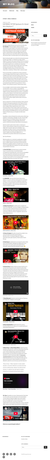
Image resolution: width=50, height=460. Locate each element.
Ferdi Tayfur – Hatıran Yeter (8, 175)
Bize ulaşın (23, 10)
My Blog (9, 4)
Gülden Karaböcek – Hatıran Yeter (9, 230)
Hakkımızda (11, 10)
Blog (17, 10)
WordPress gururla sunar (26, 454)
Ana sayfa (5, 10)
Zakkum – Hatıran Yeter (7, 203)
